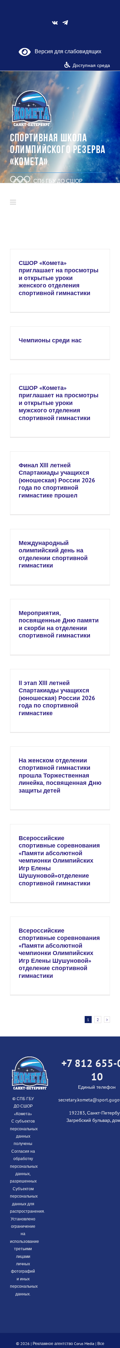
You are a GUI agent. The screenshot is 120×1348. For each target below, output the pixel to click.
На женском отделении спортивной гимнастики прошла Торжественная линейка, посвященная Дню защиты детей (60, 775)
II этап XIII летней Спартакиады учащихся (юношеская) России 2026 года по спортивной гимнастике (57, 698)
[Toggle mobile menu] (13, 202)
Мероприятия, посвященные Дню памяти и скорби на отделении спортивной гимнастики (59, 624)
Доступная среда (91, 65)
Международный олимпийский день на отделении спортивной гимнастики (53, 554)
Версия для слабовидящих (66, 51)
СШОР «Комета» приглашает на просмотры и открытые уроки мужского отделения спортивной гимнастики (58, 403)
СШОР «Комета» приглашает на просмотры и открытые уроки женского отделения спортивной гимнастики (58, 278)
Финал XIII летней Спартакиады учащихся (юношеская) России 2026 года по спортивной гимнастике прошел (57, 480)
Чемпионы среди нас (50, 340)
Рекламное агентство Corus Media (63, 1343)
